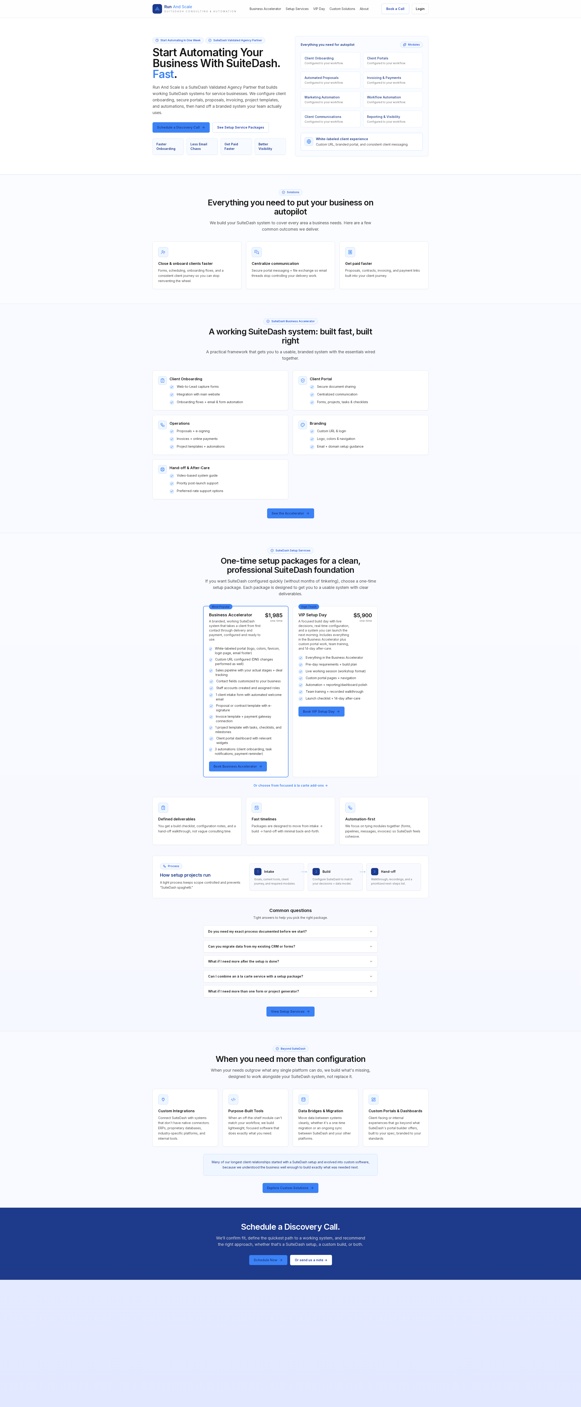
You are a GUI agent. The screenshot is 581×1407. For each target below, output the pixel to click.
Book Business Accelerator (235, 766)
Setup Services (297, 9)
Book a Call (395, 9)
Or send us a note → (311, 1260)
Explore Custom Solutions (287, 1188)
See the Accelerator (288, 513)
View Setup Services (288, 1011)
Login (420, 9)
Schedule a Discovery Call (178, 127)
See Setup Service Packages (240, 127)
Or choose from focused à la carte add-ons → (291, 785)
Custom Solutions (342, 9)
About (364, 9)
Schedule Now (265, 1260)
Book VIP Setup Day (319, 711)
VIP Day (319, 9)
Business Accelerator (265, 9)
